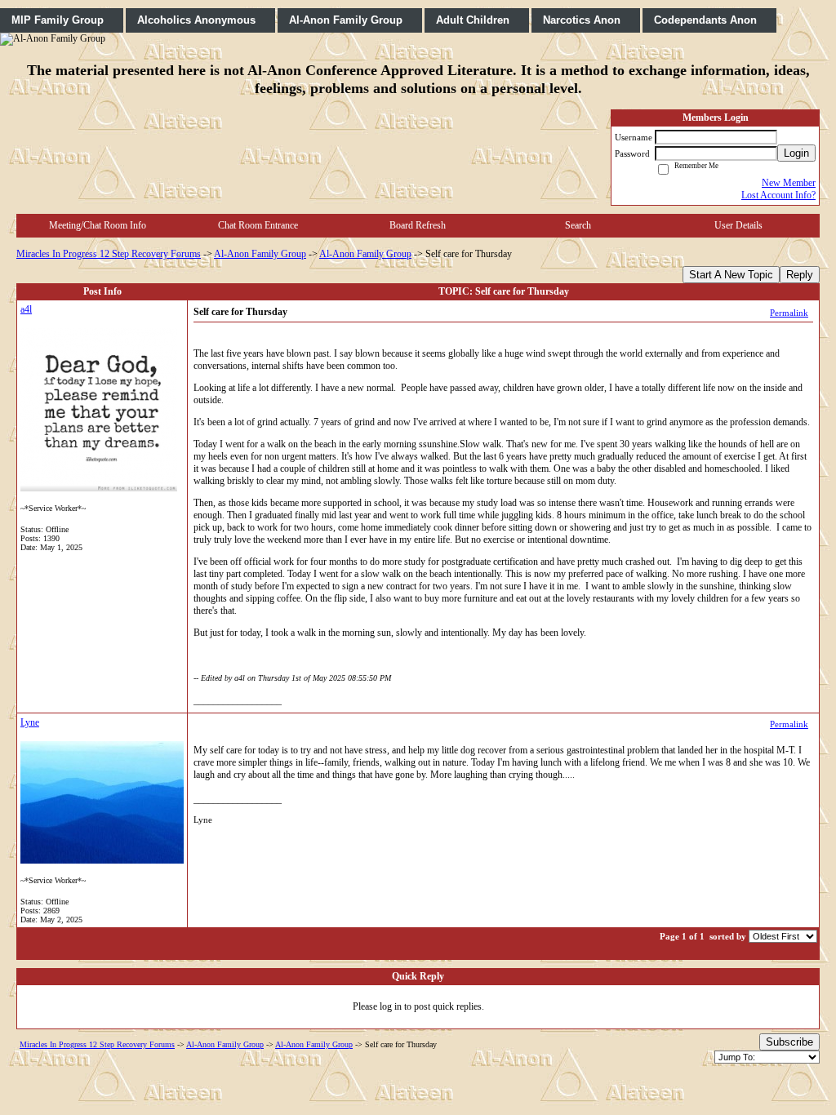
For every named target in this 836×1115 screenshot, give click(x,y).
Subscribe (789, 1042)
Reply (799, 275)
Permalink (789, 313)
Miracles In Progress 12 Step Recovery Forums (108, 254)
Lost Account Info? (778, 195)
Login (796, 153)
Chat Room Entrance (258, 225)
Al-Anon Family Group (260, 254)
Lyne (29, 722)
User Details (738, 225)
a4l (26, 309)
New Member (789, 183)
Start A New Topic (731, 275)
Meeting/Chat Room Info (97, 225)
